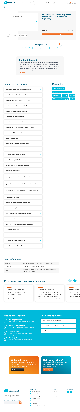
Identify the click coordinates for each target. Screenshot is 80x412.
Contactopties (48, 370)
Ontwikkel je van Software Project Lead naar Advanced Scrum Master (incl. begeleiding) (22, 6)
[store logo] (9, 2)
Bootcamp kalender (36, 398)
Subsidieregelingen (35, 400)
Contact (59, 2)
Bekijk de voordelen (17, 370)
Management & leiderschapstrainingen (39, 405)
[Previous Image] (8, 22)
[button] (74, 281)
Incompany (41, 2)
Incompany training (36, 396)
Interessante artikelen (36, 391)
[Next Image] (36, 22)
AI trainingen (34, 403)
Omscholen (48, 2)
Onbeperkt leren (35, 393)
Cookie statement (73, 410)
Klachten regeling (50, 410)
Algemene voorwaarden (58, 410)
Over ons (54, 3)
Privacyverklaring (66, 410)
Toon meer (58, 298)
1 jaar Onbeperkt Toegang (32, 3)
